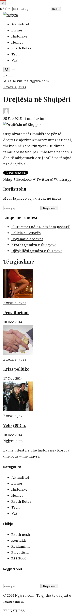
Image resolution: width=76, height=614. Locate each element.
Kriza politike (16, 369)
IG (10, 610)
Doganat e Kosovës (27, 239)
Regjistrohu (49, 208)
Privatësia (20, 552)
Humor (17, 42)
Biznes (16, 30)
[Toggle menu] (13, 69)
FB (5, 610)
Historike (19, 36)
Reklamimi (20, 546)
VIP (14, 60)
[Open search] (6, 69)
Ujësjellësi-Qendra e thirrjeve (36, 250)
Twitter (43, 179)
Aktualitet (20, 24)
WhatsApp (62, 179)
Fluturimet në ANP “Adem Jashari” (40, 226)
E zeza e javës (14, 87)
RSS (21, 610)
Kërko (55, 9)
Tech (15, 54)
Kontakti (18, 540)
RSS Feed (19, 558)
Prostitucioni (16, 312)
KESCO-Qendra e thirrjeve (33, 244)
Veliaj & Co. (14, 425)
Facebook (24, 179)
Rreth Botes (21, 48)
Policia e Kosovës (26, 232)
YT (15, 610)
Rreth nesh (20, 534)
